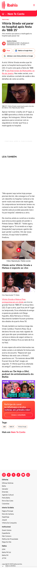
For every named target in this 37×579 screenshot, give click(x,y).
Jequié (4, 520)
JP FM (4, 558)
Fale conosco (6, 536)
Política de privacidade (10, 539)
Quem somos (6, 530)
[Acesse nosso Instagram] (4, 475)
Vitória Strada (22, 427)
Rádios (4, 546)
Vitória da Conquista (9, 523)
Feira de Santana (8, 514)
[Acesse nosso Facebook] (9, 475)
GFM (3, 549)
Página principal (7, 511)
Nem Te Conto (16, 14)
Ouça (8, 50)
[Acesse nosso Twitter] (13, 475)
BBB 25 (12, 427)
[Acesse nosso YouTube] (23, 475)
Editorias (5, 480)
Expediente (6, 533)
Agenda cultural (8, 495)
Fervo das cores (7, 501)
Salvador (5, 489)
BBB (4, 427)
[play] (18, 250)
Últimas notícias (7, 483)
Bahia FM (5, 555)
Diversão (5, 492)
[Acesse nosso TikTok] (18, 475)
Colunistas (5, 504)
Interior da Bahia (8, 508)
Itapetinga (5, 517)
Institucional (6, 527)
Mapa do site (6, 542)
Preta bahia (6, 498)
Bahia (4, 486)
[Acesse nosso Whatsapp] (28, 475)
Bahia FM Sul (6, 552)
